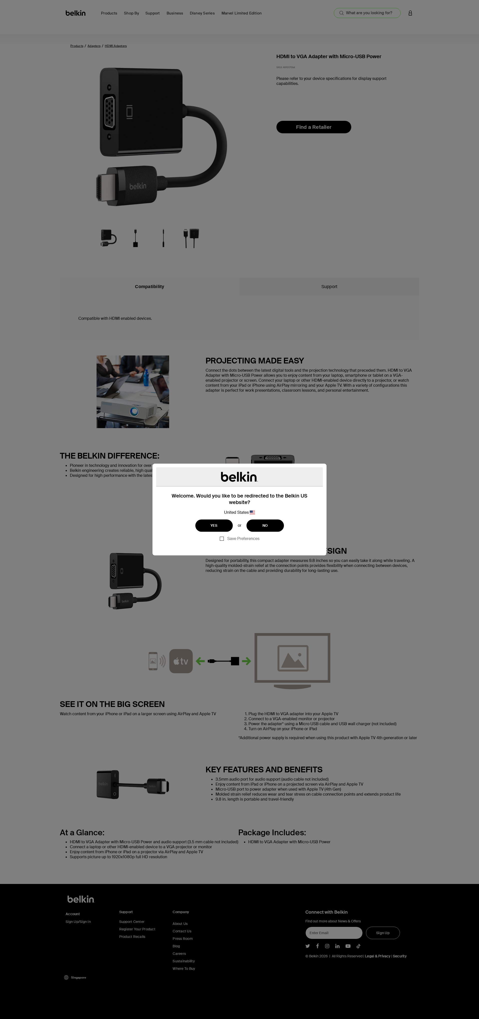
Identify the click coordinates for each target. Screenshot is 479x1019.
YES (214, 525)
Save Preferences (243, 538)
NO (265, 525)
